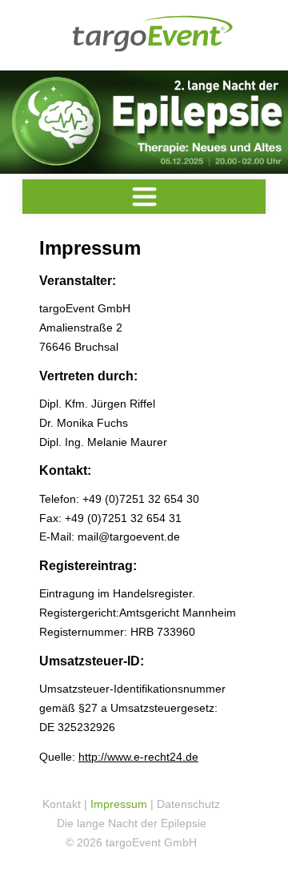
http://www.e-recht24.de (138, 756)
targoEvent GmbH (151, 842)
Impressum (118, 804)
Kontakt (61, 804)
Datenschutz (188, 804)
